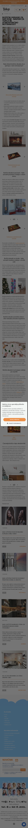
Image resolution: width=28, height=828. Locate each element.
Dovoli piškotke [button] (14, 419)
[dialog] (14, 414)
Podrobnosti (5, 416)
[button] (14, 423)
